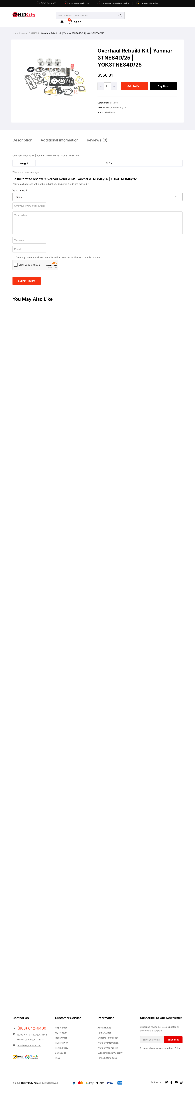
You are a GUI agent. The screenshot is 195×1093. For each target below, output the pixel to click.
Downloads (60, 1052)
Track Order (61, 1037)
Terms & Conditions (107, 1058)
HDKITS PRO (61, 1042)
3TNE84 (34, 33)
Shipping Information (108, 1037)
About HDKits (104, 1027)
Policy (177, 1048)
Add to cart (134, 86)
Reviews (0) (97, 140)
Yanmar (24, 33)
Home (15, 33)
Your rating (19, 190)
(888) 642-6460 (32, 1028)
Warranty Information (108, 1042)
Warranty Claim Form (108, 1047)
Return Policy (61, 1047)
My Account (61, 1032)
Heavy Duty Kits (29, 1083)
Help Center (61, 1027)
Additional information (59, 140)
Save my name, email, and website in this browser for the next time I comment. (58, 257)
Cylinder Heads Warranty (110, 1052)
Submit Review (26, 281)
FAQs (57, 1058)
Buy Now (163, 86)
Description (22, 140)
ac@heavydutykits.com (29, 1045)
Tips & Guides (104, 1032)
